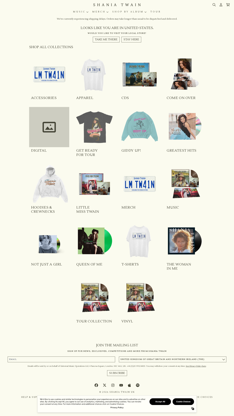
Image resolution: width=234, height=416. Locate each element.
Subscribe (117, 373)
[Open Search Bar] (214, 5)
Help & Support (33, 397)
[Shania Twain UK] (117, 4)
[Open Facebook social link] (96, 385)
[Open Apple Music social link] (129, 385)
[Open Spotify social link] (137, 385)
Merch (99, 11)
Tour (155, 11)
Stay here (131, 39)
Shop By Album (128, 11)
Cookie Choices (201, 397)
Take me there (106, 39)
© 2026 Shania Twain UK (117, 392)
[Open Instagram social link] (112, 385)
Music (79, 11)
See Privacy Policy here (196, 366)
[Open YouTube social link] (121, 385)
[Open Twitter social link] (104, 385)
